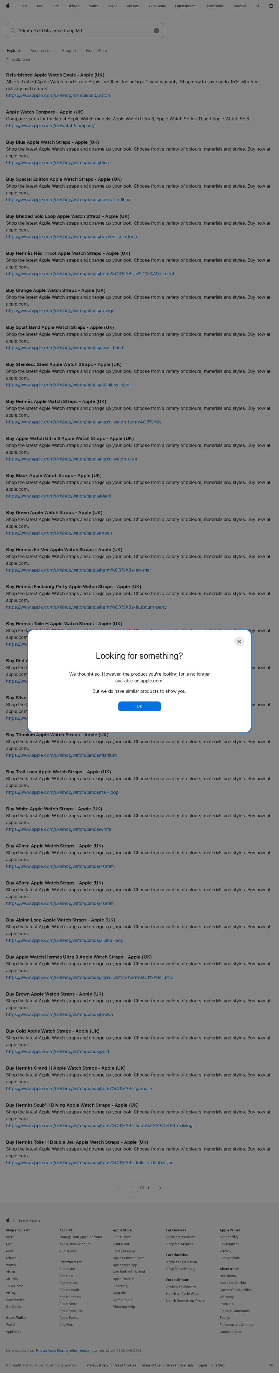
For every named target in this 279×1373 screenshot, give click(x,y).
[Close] (239, 642)
